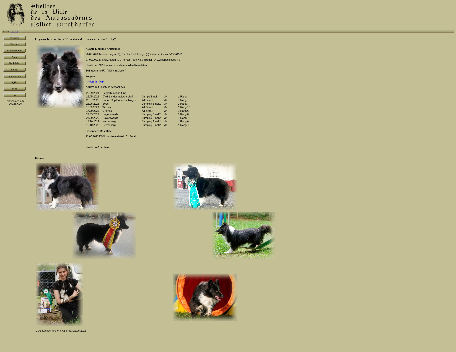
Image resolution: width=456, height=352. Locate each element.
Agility (14, 82)
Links (14, 95)
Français (14, 32)
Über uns (14, 44)
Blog (14, 88)
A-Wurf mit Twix (95, 81)
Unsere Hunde (14, 50)
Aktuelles (14, 38)
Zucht (14, 57)
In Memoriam (14, 76)
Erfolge (14, 69)
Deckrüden (14, 63)
